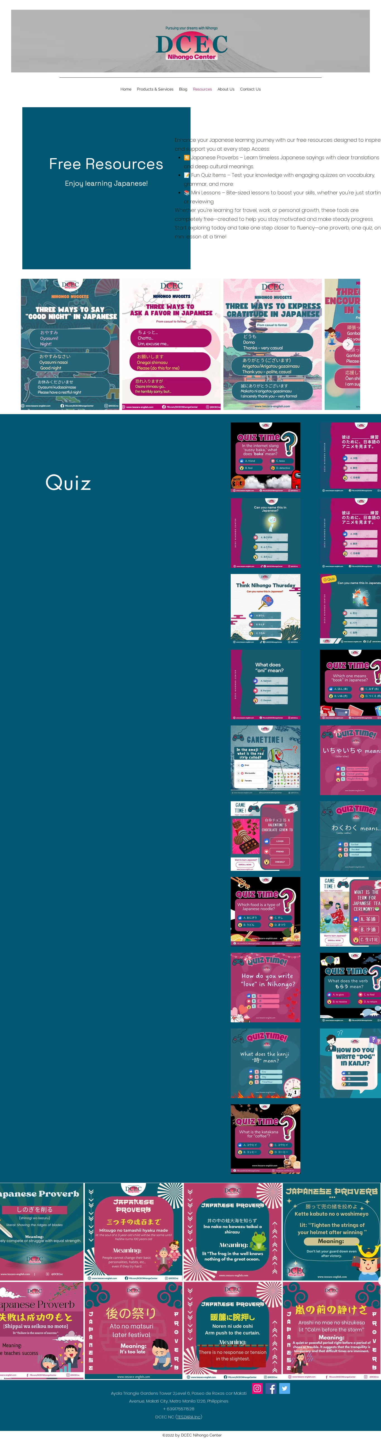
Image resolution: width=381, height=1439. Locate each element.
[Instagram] (257, 1388)
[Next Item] (348, 344)
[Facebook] (271, 1388)
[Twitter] (284, 1388)
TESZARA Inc (189, 1417)
